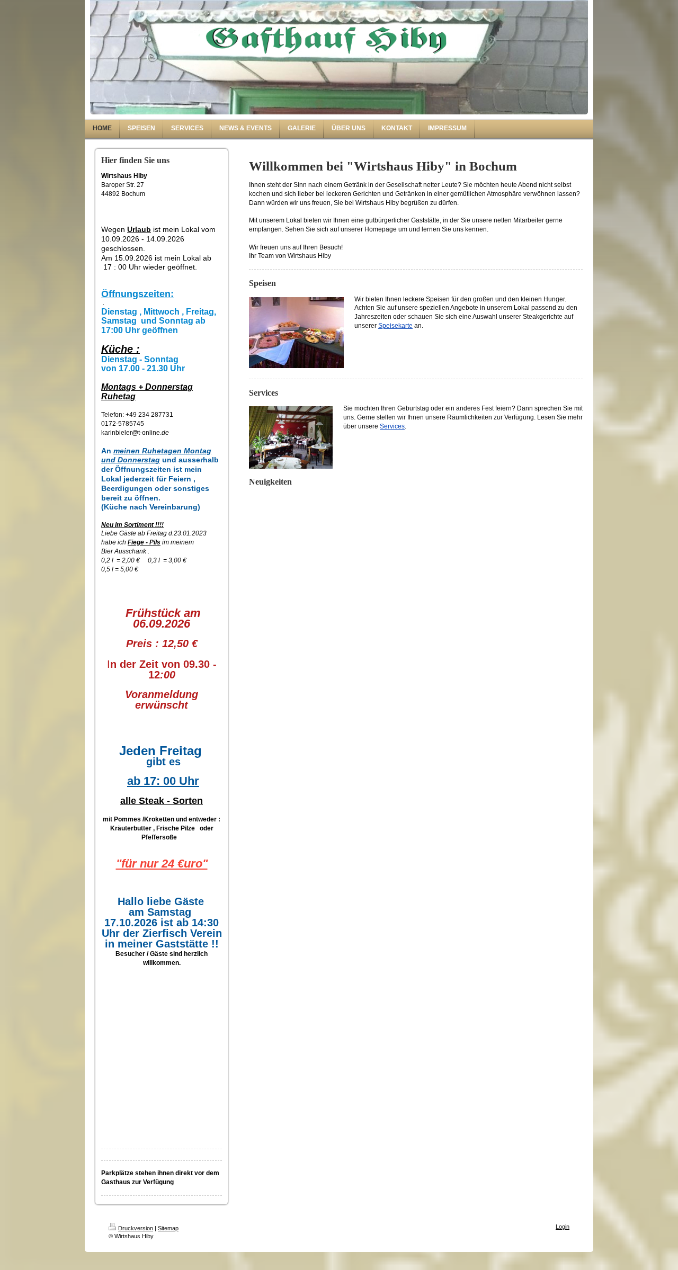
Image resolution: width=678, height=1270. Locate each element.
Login (562, 1226)
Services (392, 426)
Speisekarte (395, 325)
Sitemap (168, 1228)
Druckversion (135, 1228)
